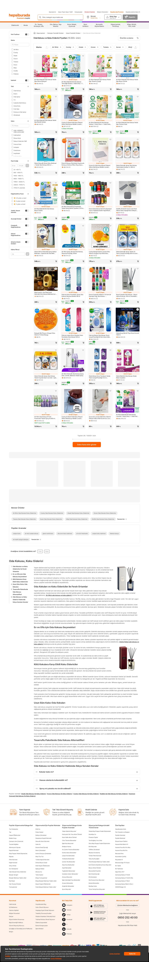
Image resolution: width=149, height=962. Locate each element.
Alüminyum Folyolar (15, 847)
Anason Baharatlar (67, 883)
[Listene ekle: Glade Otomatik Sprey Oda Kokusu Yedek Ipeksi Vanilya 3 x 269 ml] (137, 139)
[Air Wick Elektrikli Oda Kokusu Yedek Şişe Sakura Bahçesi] (46, 66)
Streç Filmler (12, 865)
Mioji (15, 68)
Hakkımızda (12, 904)
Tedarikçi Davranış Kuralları (43, 913)
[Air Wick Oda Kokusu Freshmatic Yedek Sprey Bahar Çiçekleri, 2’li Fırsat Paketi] (73, 193)
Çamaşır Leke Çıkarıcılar (16, 841)
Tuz (10, 832)
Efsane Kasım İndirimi (121, 841)
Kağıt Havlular (13, 862)
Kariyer (11, 916)
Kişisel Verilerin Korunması (16, 919)
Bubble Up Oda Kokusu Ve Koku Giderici (114, 794)
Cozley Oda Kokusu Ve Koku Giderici (86, 794)
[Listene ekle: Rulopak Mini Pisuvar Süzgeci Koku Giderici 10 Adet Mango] (56, 309)
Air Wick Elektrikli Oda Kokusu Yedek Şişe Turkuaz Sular (127, 123)
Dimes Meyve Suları (41, 862)
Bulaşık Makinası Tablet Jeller (17, 878)
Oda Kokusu (17, 90)
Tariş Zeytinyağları (94, 859)
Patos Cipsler (39, 832)
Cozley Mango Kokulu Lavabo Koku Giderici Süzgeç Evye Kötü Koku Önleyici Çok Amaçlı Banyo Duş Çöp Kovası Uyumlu (99, 252)
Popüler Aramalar (120, 835)
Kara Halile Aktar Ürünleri (69, 837)
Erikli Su (38, 829)
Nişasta (11, 856)
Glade (15, 55)
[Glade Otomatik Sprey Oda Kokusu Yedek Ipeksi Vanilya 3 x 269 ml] (128, 150)
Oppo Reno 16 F (119, 872)
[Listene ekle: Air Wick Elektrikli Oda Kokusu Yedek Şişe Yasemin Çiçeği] (110, 56)
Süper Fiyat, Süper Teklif (65, 12)
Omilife (16, 71)
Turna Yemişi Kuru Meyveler (97, 889)
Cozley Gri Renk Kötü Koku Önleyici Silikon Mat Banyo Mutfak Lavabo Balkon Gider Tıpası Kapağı (72, 123)
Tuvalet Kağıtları (13, 844)
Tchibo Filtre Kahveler (95, 855)
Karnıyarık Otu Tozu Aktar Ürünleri (72, 834)
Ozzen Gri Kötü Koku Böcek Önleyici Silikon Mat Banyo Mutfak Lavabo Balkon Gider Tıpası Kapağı (99, 166)
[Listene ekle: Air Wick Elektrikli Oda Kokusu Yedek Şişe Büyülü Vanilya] (56, 96)
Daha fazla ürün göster (86, 444)
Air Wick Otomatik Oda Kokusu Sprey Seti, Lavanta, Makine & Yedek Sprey (73, 374)
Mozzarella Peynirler (95, 871)
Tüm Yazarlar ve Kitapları (122, 832)
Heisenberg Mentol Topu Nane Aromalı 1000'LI (127, 334)
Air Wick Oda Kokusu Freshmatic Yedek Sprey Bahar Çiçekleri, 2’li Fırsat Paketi (73, 207)
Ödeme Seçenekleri (41, 922)
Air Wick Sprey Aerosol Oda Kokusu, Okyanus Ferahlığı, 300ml (72, 252)
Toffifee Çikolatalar (94, 849)
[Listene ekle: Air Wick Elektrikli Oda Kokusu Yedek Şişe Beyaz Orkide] (137, 56)
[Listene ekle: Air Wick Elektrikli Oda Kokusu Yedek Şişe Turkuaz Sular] (137, 96)
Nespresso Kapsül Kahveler (43, 838)
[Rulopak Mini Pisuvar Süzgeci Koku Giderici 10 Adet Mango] (46, 320)
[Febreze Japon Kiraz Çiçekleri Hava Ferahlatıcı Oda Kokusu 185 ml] (73, 320)
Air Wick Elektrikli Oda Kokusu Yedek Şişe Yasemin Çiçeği (100, 80)
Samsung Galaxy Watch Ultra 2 (124, 884)
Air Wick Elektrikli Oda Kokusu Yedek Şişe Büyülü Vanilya (45, 121)
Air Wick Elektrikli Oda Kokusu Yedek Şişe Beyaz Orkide (127, 80)
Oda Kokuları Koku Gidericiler (17, 872)
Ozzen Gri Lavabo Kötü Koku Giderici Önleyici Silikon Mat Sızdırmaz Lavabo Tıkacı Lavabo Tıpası (100, 417)
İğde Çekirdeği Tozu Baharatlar (71, 880)
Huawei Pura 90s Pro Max (122, 847)
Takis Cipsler (39, 875)
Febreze (16, 74)
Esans (15, 93)
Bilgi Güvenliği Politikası (16, 922)
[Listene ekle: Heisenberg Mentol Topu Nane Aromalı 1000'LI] (137, 309)
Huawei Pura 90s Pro (121, 850)
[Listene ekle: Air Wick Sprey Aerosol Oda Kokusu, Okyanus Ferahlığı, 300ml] (83, 225)
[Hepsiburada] (19, 15)
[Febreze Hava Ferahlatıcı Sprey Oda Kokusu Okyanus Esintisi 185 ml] (73, 279)
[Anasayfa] (34, 33)
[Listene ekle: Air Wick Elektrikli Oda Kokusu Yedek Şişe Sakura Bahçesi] (56, 56)
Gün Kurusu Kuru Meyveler (96, 880)
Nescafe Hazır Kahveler (42, 841)
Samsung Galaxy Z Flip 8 (122, 881)
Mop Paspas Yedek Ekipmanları (18, 853)
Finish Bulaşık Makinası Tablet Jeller (99, 862)
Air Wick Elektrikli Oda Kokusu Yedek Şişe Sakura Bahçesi (45, 80)
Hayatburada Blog (41, 904)
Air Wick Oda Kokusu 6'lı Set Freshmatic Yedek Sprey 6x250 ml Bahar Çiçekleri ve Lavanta (44, 417)
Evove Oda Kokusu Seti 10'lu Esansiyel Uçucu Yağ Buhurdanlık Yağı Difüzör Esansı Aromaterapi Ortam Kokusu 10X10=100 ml (100, 209)
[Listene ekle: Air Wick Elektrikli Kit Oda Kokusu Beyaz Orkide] (56, 183)
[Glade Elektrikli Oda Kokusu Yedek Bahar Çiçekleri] (128, 360)
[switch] (27, 34)
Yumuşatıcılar (13, 887)
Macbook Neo (119, 853)
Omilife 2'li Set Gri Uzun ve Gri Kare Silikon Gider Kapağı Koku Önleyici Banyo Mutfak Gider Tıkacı (126, 209)
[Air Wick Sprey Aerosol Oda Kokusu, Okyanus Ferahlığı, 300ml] (73, 236)
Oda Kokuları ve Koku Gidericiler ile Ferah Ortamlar (20, 568)
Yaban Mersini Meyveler (69, 831)
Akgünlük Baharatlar (68, 886)
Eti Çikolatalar (93, 877)
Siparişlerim (52, 12)
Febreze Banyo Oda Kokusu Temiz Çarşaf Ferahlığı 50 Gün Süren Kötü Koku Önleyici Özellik (99, 336)
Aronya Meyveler (67, 877)
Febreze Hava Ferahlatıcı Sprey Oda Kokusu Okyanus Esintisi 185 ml (72, 295)
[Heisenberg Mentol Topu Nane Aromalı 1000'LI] (128, 320)
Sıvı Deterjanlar (13, 869)
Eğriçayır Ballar (40, 869)
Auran (15, 64)
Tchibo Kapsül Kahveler (42, 859)
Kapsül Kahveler (14, 850)
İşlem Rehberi (39, 928)
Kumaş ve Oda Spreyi (20, 112)
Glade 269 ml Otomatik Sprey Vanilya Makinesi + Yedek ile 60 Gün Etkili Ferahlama (45, 252)
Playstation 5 (119, 859)
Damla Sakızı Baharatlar (69, 852)
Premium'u (21, 18)
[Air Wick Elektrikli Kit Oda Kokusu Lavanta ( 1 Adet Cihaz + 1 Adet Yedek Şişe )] (128, 401)
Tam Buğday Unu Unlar (95, 840)
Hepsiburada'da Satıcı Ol (133, 12)
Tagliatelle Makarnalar (68, 871)
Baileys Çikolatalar (41, 835)
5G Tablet (118, 865)
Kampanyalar (78, 12)
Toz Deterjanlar (13, 829)
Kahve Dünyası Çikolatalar (43, 853)
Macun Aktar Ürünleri (95, 868)
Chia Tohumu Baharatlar (69, 840)
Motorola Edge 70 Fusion (122, 862)
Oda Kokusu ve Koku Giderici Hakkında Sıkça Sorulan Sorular (20, 599)
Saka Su (38, 844)
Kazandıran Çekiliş (120, 856)
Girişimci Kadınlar (90, 12)
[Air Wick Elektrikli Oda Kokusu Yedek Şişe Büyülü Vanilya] (46, 107)
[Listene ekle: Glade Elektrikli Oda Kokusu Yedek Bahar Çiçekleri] (137, 350)
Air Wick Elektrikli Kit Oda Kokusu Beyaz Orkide (44, 209)
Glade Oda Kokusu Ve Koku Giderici (33, 794)
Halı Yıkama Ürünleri (15, 884)
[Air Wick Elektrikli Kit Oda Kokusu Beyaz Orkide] (46, 193)
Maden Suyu (12, 838)
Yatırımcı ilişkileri (14, 910)
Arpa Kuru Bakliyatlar (68, 865)
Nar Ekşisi (12, 881)
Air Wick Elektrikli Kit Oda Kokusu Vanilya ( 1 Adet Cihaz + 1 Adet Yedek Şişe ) (100, 123)
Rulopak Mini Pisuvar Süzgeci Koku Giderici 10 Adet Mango (44, 334)
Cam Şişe (16, 109)
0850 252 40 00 (128, 917)
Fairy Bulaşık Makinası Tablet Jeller (46, 887)
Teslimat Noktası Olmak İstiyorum (45, 919)
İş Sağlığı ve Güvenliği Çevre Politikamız (20, 928)
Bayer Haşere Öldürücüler (43, 884)
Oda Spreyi (17, 96)
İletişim (11, 931)
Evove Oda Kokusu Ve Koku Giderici (59, 794)
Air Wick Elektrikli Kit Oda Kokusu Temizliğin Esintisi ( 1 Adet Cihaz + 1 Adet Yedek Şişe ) (72, 82)
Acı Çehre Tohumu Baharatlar (70, 849)
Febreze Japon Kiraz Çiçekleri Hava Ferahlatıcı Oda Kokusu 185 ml (72, 336)
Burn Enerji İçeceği (94, 874)
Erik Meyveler (93, 846)
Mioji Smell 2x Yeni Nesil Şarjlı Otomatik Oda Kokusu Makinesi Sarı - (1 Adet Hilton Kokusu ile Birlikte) (45, 293)
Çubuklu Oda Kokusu (20, 103)
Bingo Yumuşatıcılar (41, 878)
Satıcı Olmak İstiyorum (42, 907)
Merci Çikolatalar (40, 850)
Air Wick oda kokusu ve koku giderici (59, 595)
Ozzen (16, 58)
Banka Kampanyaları (42, 925)
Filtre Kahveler (13, 859)
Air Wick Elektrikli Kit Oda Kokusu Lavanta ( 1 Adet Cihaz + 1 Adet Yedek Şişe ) (127, 415)
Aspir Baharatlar (66, 868)
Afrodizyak (17, 115)
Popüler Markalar (120, 838)
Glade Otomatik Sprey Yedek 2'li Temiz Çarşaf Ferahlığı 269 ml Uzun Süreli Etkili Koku (126, 252)
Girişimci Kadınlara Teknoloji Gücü (45, 916)
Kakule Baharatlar (94, 883)
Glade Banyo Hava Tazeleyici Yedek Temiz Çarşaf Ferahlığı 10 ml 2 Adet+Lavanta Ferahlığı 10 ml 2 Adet (99, 377)
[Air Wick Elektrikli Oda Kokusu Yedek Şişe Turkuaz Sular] (128, 107)
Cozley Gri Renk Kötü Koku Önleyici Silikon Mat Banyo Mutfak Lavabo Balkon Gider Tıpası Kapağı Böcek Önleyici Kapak (72, 417)
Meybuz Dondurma (94, 852)
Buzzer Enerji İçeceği (42, 847)
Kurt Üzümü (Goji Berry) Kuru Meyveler (100, 865)
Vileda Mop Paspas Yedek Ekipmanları (100, 831)
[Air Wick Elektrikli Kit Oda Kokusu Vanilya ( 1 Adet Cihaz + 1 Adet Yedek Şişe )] (100, 107)
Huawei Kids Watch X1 (121, 844)
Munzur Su (39, 872)
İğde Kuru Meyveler (67, 843)
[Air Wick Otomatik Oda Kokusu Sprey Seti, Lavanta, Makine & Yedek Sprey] (73, 360)
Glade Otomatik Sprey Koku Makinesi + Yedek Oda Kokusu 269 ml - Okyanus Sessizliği (45, 164)
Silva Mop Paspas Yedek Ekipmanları (99, 843)
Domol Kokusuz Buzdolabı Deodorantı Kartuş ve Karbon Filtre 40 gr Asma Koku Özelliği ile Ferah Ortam (73, 164)
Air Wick (16, 49)
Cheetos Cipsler (93, 837)
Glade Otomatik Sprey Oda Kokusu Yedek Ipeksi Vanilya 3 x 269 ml (126, 166)
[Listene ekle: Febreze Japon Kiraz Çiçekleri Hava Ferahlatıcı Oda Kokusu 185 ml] (83, 309)
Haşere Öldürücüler (14, 835)
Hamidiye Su (92, 834)
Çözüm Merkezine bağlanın (127, 905)
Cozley (16, 52)
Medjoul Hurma (66, 846)
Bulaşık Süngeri (13, 875)
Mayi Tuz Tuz (39, 856)
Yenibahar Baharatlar (68, 859)
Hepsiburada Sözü (120, 829)
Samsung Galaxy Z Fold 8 (122, 875)
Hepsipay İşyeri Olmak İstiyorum (45, 910)
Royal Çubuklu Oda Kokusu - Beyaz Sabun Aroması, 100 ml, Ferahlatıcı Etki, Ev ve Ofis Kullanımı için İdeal (126, 295)
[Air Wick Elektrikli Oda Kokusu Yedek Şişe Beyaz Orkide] (128, 66)
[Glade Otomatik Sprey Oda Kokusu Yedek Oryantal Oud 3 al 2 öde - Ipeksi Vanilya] (46, 360)
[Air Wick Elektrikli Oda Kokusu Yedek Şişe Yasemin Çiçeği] (100, 66)
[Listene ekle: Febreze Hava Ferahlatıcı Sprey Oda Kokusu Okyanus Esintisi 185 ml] (83, 268)
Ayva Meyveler (66, 889)
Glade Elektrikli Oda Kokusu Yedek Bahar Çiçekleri (126, 377)
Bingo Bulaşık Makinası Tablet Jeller (46, 881)
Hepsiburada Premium (116, 12)
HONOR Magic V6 (120, 887)
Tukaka (16, 61)
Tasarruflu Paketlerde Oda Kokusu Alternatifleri (20, 591)
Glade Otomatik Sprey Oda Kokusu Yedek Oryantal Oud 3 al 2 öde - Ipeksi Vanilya (45, 377)
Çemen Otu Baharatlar (68, 862)
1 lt (14, 100)
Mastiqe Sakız (93, 886)
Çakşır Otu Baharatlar (68, 855)
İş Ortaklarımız (13, 907)
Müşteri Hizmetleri (102, 12)
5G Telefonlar (119, 869)
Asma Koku (17, 106)
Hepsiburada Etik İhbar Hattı (127, 925)
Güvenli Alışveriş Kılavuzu (16, 925)
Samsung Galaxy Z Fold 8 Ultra (124, 878)
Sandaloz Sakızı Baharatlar (70, 874)
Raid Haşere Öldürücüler (43, 865)
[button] (27, 165)
